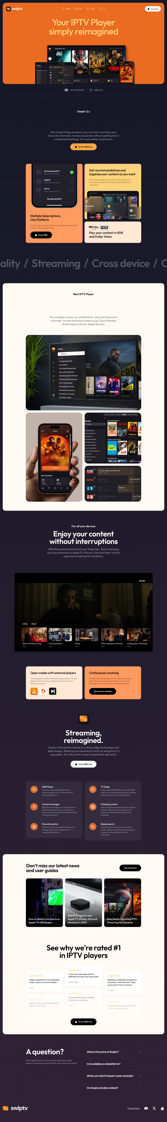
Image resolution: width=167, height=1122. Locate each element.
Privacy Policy (133, 1108)
